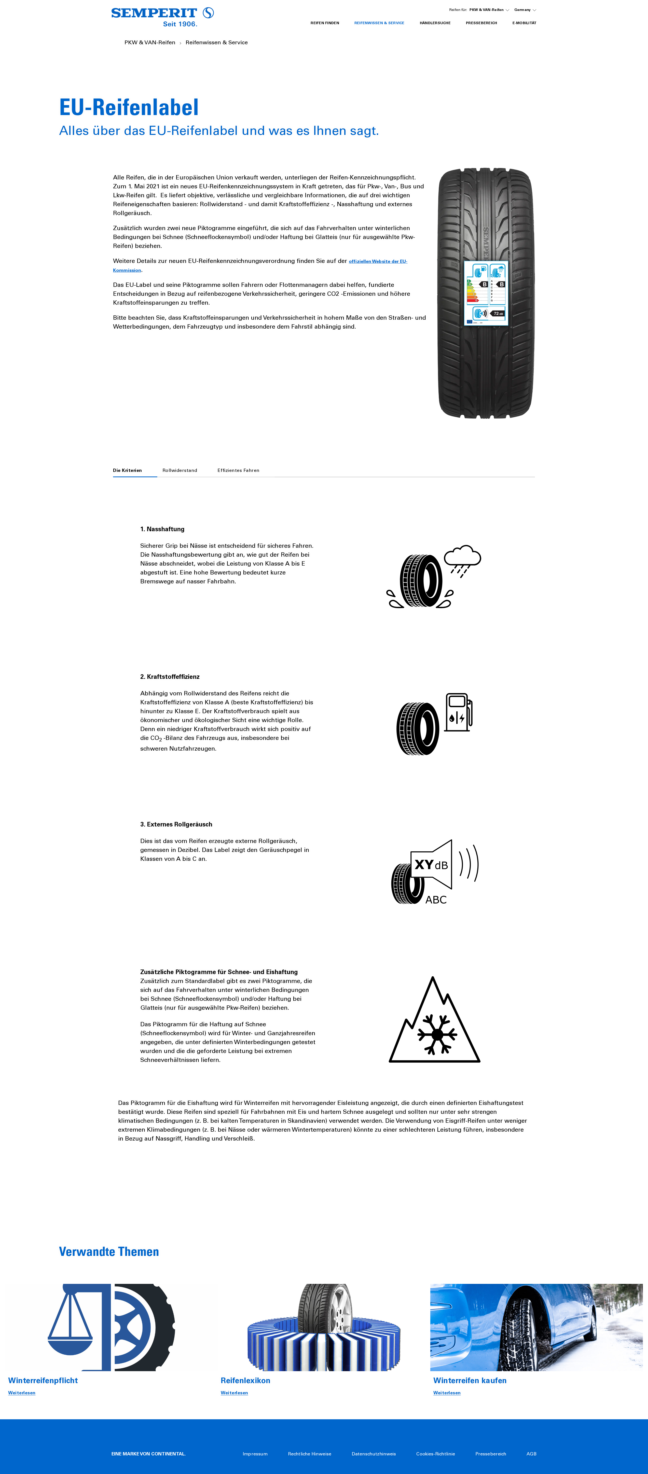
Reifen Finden (325, 23)
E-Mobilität (525, 23)
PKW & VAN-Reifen (487, 10)
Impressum (255, 1454)
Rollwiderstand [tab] (179, 471)
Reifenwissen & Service (379, 23)
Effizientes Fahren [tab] (239, 471)
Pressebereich (481, 23)
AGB (531, 1454)
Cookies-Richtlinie (435, 1454)
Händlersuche (435, 23)
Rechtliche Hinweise (309, 1454)
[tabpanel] (324, 826)
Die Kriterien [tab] (127, 471)
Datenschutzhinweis (374, 1454)
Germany (522, 10)
